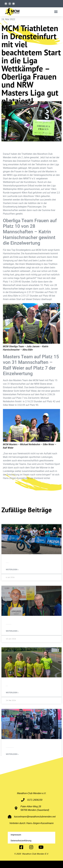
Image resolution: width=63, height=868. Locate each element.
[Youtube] (13, 3)
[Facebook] (5, 3)
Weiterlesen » (12, 570)
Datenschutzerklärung (21, 840)
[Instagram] (9, 3)
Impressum (16, 835)
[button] (56, 12)
